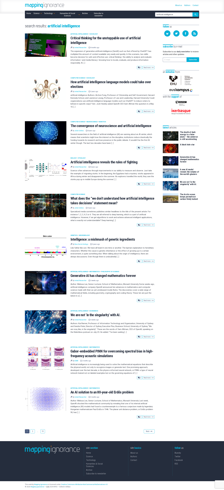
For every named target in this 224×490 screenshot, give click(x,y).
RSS (176, 464)
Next (147, 431)
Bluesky (178, 453)
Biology (74, 158)
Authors (133, 456)
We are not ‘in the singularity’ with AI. (95, 315)
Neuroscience (91, 122)
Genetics (74, 235)
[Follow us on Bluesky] (167, 33)
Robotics (102, 122)
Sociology (93, 34)
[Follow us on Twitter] (176, 33)
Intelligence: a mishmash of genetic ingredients (103, 239)
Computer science (78, 78)
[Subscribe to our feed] (194, 33)
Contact (133, 460)
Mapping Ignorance (41, 484)
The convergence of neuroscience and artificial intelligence (111, 126)
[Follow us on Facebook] (185, 33)
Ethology (82, 158)
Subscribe (193, 59)
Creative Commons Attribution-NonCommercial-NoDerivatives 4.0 (84, 484)
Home (88, 453)
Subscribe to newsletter (96, 473)
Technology (91, 460)
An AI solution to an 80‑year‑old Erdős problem (102, 392)
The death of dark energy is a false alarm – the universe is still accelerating (189, 135)
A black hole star (187, 145)
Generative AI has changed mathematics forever (103, 276)
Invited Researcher (80, 47)
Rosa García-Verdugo (81, 244)
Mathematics (94, 271)
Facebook (179, 460)
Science (89, 456)
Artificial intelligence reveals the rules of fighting (104, 162)
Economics (93, 311)
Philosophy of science (110, 271)
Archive (89, 470)
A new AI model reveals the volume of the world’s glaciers (189, 171)
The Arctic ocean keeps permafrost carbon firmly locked (189, 196)
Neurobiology (84, 235)
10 (43, 431)
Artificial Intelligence (79, 34)
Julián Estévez (79, 130)
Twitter (177, 456)
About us (134, 453)
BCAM (76, 361)
